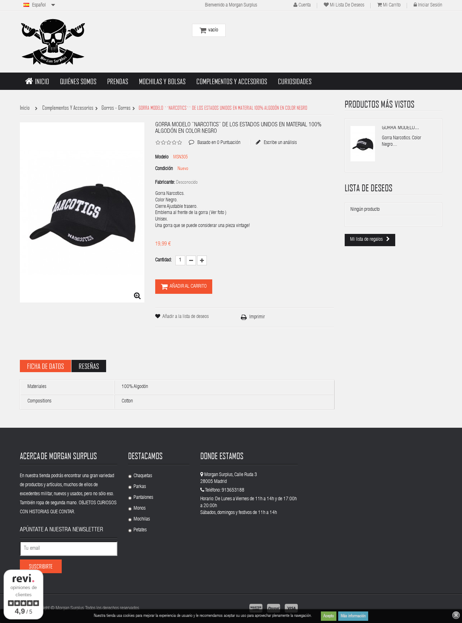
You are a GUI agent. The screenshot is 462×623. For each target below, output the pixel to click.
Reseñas (89, 366)
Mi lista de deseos (347, 5)
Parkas (140, 486)
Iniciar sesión (430, 5)
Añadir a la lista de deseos (185, 316)
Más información (353, 616)
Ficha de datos (45, 366)
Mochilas (142, 519)
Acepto (328, 616)
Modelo (162, 157)
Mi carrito (392, 5)
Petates (140, 530)
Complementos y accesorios (67, 108)
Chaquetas (143, 476)
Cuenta (304, 5)
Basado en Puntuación (214, 137)
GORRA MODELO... (400, 128)
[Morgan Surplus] (52, 42)
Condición (164, 168)
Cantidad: (163, 260)
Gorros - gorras (116, 108)
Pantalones (143, 497)
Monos (139, 508)
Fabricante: (165, 182)
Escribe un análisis (280, 142)
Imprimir (257, 317)
